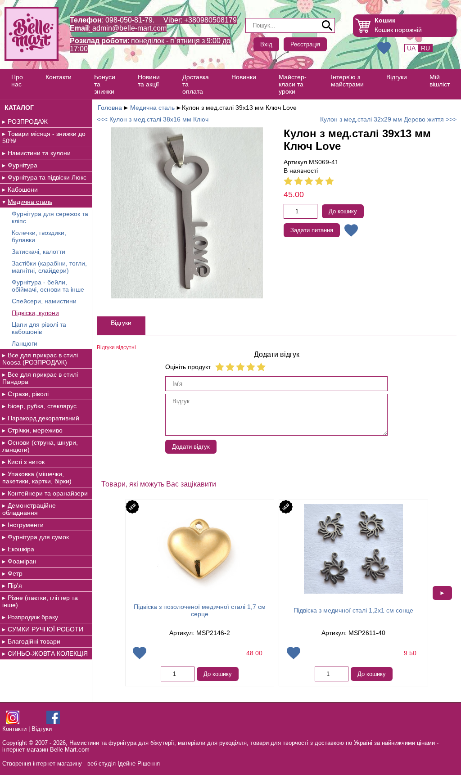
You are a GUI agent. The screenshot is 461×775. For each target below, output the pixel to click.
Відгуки (396, 77)
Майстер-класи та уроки (293, 84)
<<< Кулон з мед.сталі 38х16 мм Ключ (152, 119)
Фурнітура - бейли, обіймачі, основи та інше (48, 286)
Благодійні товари (34, 641)
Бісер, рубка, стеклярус (42, 406)
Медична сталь (30, 201)
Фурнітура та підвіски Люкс (47, 177)
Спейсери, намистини (44, 301)
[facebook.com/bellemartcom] (53, 722)
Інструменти (26, 524)
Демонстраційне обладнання (29, 509)
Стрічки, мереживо (35, 430)
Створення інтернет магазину (42, 763)
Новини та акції (149, 80)
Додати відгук (191, 446)
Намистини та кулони (39, 153)
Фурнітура (22, 165)
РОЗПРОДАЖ (28, 121)
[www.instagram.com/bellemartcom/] (12, 722)
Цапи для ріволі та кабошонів (39, 328)
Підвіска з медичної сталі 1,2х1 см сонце (353, 610)
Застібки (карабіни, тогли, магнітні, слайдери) (49, 267)
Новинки (243, 77)
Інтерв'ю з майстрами (347, 80)
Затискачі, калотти (38, 251)
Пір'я (15, 585)
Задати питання (311, 230)
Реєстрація (305, 44)
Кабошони (23, 189)
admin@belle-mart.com (129, 28)
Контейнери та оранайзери (48, 493)
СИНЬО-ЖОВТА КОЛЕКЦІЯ (48, 653)
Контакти (58, 77)
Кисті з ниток (26, 461)
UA (411, 48)
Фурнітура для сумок (38, 537)
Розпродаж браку (33, 617)
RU (425, 48)
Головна (110, 107)
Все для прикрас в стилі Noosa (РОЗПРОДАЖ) (40, 358)
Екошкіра (21, 549)
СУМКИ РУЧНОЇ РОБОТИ (45, 629)
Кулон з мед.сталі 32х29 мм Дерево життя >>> (388, 119)
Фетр (15, 573)
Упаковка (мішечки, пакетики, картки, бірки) (37, 477)
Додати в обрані (351, 230)
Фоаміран (22, 561)
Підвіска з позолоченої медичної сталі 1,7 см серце (200, 610)
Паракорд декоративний (43, 418)
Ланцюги (24, 343)
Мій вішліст (439, 80)
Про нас (17, 80)
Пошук (327, 25)
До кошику (343, 211)
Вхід (266, 44)
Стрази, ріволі (28, 393)
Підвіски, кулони (35, 312)
